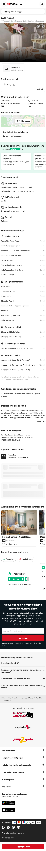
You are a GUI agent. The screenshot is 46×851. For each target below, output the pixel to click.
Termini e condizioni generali (13, 833)
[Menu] (4, 4)
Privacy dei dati (8, 838)
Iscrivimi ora (23, 638)
